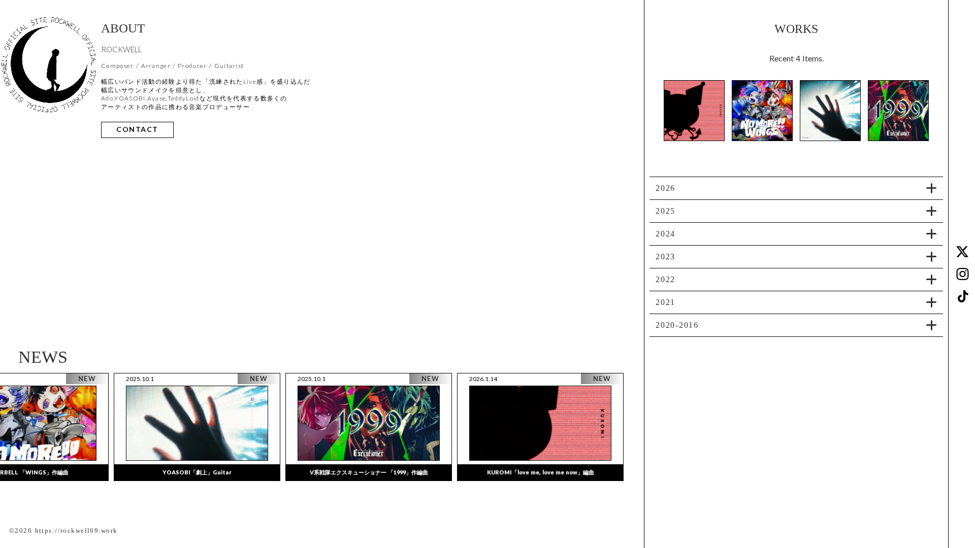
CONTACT (137, 129)
